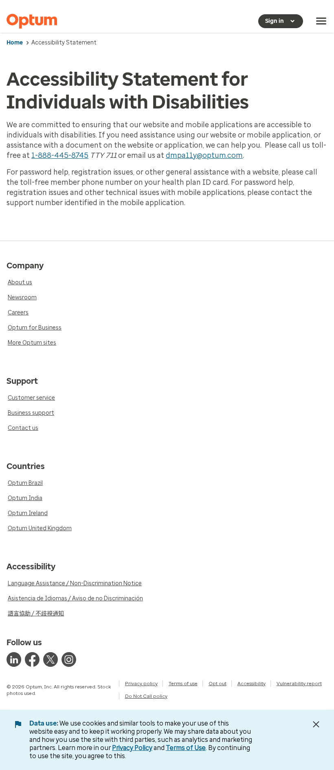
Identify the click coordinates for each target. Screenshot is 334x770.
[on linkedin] (14, 659)
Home (15, 42)
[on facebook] (32, 659)
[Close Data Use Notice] (316, 724)
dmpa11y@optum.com (204, 155)
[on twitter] (50, 659)
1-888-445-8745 (59, 155)
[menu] (321, 21)
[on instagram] (69, 659)
